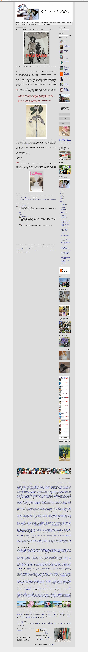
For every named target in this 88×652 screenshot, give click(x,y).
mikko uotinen (67, 518)
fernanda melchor (40, 564)
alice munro (67, 550)
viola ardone (31, 597)
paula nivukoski (58, 523)
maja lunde (66, 581)
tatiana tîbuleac (46, 595)
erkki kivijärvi (19, 494)
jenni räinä (27, 501)
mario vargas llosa (66, 582)
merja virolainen (57, 517)
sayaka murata (64, 592)
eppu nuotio (60, 492)
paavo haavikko (58, 522)
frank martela (68, 494)
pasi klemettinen (28, 523)
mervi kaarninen (63, 517)
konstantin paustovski (47, 577)
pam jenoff (46, 588)
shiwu (50, 593)
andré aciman (23, 552)
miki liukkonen (47, 518)
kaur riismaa (57, 576)
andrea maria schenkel (55, 551)
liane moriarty (54, 579)
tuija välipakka (34, 540)
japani (31, 613)
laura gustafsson (33, 510)
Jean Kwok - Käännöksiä (65, 242)
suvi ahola (28, 535)
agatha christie (46, 549)
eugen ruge (63, 563)
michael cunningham (49, 584)
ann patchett (51, 552)
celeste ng (66, 557)
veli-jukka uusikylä (27, 542)
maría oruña (60, 583)
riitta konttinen (31, 529)
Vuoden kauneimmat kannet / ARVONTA (66, 57)
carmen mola (45, 557)
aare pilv (21, 549)
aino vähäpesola (45, 482)
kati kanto (62, 507)
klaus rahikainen (24, 509)
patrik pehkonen (41, 523)
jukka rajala (51, 504)
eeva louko (43, 489)
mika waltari (37, 518)
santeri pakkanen (58, 531)
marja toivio (55, 515)
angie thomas (39, 552)
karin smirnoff (58, 575)
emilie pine (22, 563)
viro (36, 617)
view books (46, 633)
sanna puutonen (44, 531)
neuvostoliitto (62, 614)
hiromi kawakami (37, 569)
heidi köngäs (25, 497)
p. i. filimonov (25, 588)
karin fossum (53, 575)
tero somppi (24, 537)
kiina (40, 613)
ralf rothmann (64, 589)
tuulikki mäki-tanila (38, 541)
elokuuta (63, 209)
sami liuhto (62, 530)
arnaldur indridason (20, 555)
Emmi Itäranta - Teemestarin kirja (64, 248)
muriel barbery (45, 585)
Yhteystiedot (46, 24)
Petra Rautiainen (62, 386)
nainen (42, 199)
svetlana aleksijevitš (59, 594)
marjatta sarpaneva (62, 515)
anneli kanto (22, 486)
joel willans (45, 573)
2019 (61, 196)
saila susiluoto (32, 530)
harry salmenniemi (55, 496)
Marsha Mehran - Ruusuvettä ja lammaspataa (64, 244)
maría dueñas (54, 583)
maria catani (38, 514)
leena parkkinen (66, 511)
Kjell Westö (63, 397)
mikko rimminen (62, 518)
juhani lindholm (32, 504)
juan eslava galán (67, 574)
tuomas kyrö (50, 540)
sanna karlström (30, 531)
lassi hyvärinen (20, 510)
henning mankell (19, 569)
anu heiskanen (42, 487)
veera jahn (22, 542)
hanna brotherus (20, 495)
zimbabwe (41, 617)
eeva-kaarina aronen (67, 489)
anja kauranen (66, 482)
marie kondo (54, 582)
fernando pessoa (54, 564)
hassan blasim (62, 496)
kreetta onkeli (36, 509)
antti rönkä (27, 487)
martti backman (64, 516)
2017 (61, 199)
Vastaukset (22, 214)
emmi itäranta (39, 492)
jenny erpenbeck (43, 572)
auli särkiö (30, 488)
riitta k (22, 216)
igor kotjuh (50, 569)
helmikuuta (63, 218)
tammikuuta (63, 263)
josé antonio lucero (49, 574)
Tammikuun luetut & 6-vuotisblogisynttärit (67, 42)
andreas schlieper (65, 551)
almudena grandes (31, 551)
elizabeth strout (65, 562)
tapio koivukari (27, 536)
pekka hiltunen (45, 524)
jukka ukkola (61, 504)
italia (22, 613)
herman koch (25, 569)
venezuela (33, 617)
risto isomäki (39, 529)
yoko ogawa (19, 598)
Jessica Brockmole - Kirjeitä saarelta (65, 238)
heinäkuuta (63, 210)
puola (33, 616)
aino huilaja (40, 482)
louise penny (59, 580)
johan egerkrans (51, 573)
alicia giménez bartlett (21, 551)
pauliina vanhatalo (34, 524)
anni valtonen (48, 486)
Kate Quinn (63, 420)
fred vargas (30, 565)
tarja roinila (33, 536)
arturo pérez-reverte (29, 555)
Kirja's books (20, 467)
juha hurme (36, 503)
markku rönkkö (45, 516)
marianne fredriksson (40, 582)
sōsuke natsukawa (67, 594)
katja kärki (27, 508)
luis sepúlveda (24, 581)
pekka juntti (51, 524)
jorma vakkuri (69, 502)
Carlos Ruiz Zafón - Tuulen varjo (64, 256)
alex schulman (48, 550)
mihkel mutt (62, 584)
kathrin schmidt (51, 576)
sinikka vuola (20, 534)
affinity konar (40, 549)
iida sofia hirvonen (67, 498)
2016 (61, 201)
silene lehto (50, 532)
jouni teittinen (25, 503)
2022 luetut (25, 22)
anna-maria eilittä (33, 485)
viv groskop (42, 597)
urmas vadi (30, 596)
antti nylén (22, 487)
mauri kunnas (32, 517)
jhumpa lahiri (26, 573)
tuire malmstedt (43, 540)
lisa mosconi (36, 580)
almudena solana (40, 551)
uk (18, 617)
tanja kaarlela (68, 535)
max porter (20, 584)
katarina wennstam (26, 576)
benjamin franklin (22, 556)
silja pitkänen (55, 532)
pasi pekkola (34, 523)
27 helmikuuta (25, 205)
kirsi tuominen (60, 508)
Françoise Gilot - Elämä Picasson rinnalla (65, 227)
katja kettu (22, 508)
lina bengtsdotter (61, 579)
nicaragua (68, 614)
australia (27, 611)
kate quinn (39, 576)
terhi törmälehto (65, 536)
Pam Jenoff (63, 431)
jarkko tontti (20, 501)
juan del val (62, 574)
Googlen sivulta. (31, 248)
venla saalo (45, 542)
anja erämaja (59, 482)
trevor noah (20, 596)
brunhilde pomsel (47, 556)
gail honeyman (50, 565)
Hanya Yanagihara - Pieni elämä (66, 89)
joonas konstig (51, 502)
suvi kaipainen (33, 535)
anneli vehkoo (29, 486)
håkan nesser (44, 569)
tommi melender (51, 539)
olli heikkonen (31, 522)
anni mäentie (42, 486)
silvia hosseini (60, 532)
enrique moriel (43, 563)
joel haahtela (53, 501)
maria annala (32, 514)
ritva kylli (44, 529)
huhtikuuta (63, 215)
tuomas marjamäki (56, 540)
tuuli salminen (25, 541)
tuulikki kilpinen (31, 541)
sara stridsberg (52, 592)
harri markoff (48, 496)
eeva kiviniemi (38, 489)
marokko (33, 614)
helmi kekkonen (36, 498)
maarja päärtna (48, 581)
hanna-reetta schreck (53, 495)
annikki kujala (61, 486)
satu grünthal (20, 532)
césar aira (46, 559)
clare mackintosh (64, 558)
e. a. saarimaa (65, 488)
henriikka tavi (56, 498)
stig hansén (47, 594)
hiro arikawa (31, 569)
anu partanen (57, 487)
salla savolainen (50, 530)
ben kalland (35, 488)
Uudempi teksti (20, 250)
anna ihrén (64, 552)
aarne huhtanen (24, 482)
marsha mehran (31, 583)
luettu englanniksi (62, 613)
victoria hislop (19, 597)
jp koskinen (31, 503)
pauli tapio (22, 524)
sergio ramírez (34, 593)
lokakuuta (63, 206)
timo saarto (24, 539)
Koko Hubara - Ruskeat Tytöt (67, 78)
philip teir (62, 525)
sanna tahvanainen (51, 531)
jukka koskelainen (44, 504)
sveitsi (66, 616)
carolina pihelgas (52, 557)
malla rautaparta (26, 514)
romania (40, 616)
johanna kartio (19, 502)
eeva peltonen (48, 489)
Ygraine (20, 205)
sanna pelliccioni (37, 531)
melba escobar (42, 584)
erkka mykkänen (67, 492)
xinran (57, 597)
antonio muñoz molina (50, 553)
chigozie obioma (28, 558)
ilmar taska (63, 569)
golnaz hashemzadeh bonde (65, 565)
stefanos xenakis (37, 594)
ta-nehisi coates (24, 595)
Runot (18, 24)
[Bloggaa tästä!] (33, 197)
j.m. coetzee (27, 570)
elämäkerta (42, 622)
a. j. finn (18, 549)
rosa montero (54, 590)
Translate (68, 31)
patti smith (69, 588)
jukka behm (38, 504)
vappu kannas (66, 541)
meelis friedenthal (31, 584)
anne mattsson (52, 485)
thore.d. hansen (52, 595)
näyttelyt (50, 623)
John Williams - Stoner (65, 222)
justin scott (24, 575)
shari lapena (41, 593)
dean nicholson (31, 560)
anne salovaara (63, 485)
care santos (66, 556)
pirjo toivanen (42, 526)
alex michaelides (41, 550)
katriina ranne (39, 508)
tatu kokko (37, 536)
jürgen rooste (29, 575)
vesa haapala (50, 542)
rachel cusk (53, 589)
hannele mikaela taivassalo (65, 495)
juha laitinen (48, 503)
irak (64, 611)
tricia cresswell (25, 596)
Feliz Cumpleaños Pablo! (26, 144)
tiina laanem (58, 595)
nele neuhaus (20, 587)
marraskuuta (63, 204)
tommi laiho (44, 539)
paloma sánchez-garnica (38, 588)
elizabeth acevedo (50, 562)
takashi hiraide (30, 595)
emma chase (27, 563)
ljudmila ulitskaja (48, 580)
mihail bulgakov (56, 584)
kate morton (33, 576)
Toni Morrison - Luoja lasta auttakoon (65, 253)
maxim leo (25, 584)
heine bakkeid (46, 568)
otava (45, 199)
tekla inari (47, 536)
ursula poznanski (35, 596)
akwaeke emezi (61, 549)
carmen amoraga (39, 557)
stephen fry (43, 594)
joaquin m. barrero (39, 573)
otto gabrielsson (19, 588)
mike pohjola (42, 518)
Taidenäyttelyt (66, 22)
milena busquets (67, 584)
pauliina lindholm (27, 524)
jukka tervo (56, 504)
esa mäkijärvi (36, 494)
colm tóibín (35, 559)
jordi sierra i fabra (40, 574)
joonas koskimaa (57, 502)
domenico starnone (45, 560)
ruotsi (45, 616)
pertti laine (31, 525)
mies (36, 199)
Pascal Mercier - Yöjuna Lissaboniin (65, 258)
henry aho (61, 498)
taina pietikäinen (56, 535)
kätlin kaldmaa (68, 577)
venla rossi (40, 542)
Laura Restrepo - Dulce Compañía (65, 221)
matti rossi (28, 517)
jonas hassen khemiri (32, 574)
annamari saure (46, 485)
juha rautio (64, 503)
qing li (49, 589)
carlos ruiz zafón (25, 557)
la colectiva (55, 509)
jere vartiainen (37, 501)
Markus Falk (19, 482)
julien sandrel (19, 575)
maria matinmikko (44, 514)
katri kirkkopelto (33, 508)
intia (62, 611)
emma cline (32, 563)
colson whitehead (41, 559)
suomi (59, 616)
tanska (70, 616)
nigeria (18, 616)
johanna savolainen (31, 502)
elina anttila (50, 491)
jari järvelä (69, 500)
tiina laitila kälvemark (32, 537)
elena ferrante (30, 562)
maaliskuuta (63, 217)
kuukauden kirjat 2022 (20, 623)
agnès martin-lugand (54, 549)
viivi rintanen (60, 542)
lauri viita (36, 511)
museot (32, 623)
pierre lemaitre (29, 589)
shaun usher (46, 593)
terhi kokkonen (52, 536)
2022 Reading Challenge (42, 628)
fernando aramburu (47, 564)
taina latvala (51, 535)
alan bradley (67, 549)
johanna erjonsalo (60, 501)
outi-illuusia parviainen (50, 522)
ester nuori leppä (43, 494)
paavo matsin (31, 588)
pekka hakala (40, 524)
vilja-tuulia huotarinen (67, 542)
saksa (49, 616)
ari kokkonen (19, 488)
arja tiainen (26, 488)
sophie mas (25, 594)
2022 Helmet (44, 22)
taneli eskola (62, 535)
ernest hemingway (49, 563)
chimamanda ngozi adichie (36, 558)
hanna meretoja (33, 495)
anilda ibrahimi (45, 552)
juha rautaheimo (58, 503)
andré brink (28, 552)
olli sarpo (42, 522)
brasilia (34, 611)
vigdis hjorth (25, 597)
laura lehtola (49, 510)
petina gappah (20, 589)
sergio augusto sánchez (26, 593)
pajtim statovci (65, 522)
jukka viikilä (66, 504)
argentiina (22, 611)
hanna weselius (45, 495)
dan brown (57, 559)
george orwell (56, 565)
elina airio (45, 491)
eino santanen (40, 491)
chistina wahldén (51, 558)
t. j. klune (18, 595)
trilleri (21, 625)
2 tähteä (47, 639)
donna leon (59, 560)
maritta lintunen (44, 515)
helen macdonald (59, 568)
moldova (49, 614)
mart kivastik (37, 583)
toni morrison (69, 595)
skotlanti (53, 616)
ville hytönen (30, 543)
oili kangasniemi (24, 522)
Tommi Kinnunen (62, 413)
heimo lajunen (55, 497)
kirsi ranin (55, 508)
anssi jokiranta (66, 486)
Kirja (39, 629)
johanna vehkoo (38, 502)
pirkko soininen (55, 526)
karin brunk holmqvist (46, 575)
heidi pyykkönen (33, 497)
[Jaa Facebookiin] (35, 197)
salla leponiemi (44, 530)
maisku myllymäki (20, 514)
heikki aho (38, 497)
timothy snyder (63, 595)
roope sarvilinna (49, 529)
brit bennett (41, 556)
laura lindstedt (54, 510)
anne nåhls (57, 485)
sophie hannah (19, 594)
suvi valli (47, 535)
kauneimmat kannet (56, 622)
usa (22, 617)
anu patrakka (62, 487)
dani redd (61, 559)
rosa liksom (55, 529)
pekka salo (62, 524)
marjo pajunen (68, 515)
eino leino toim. (34, 491)
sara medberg (64, 531)
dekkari (35, 622)
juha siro (68, 503)
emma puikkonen (31, 492)
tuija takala (28, 540)
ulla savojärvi (44, 541)
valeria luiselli (48, 596)
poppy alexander (44, 589)
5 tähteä (41, 639)
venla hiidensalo (34, 542)
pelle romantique (67, 524)
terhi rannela (58, 536)
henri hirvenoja (49, 498)
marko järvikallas (57, 516)
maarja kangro (42, 581)
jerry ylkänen (43, 501)
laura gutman (39, 510)
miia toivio (26, 518)
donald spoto (53, 560)
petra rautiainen (47, 525)
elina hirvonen (55, 491)
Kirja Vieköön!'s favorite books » (65, 478)
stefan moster (30, 594)
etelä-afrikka (48, 611)
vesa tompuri (55, 542)
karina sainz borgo (64, 575)
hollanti (59, 611)
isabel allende (21, 570)
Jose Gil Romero (62, 424)
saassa (23, 530)
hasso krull (34, 568)
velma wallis (61, 596)
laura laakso (44, 510)
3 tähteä (22, 199)
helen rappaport (67, 568)
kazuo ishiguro (63, 576)
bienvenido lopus (35, 556)
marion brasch (19, 583)
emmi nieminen (44, 492)
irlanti (70, 611)
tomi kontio (29, 539)
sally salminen (56, 530)
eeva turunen (54, 489)
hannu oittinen (28, 496)
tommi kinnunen (37, 539)
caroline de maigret (59, 557)
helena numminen (63, 497)
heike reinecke (39, 568)
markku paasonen (39, 516)
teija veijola (42, 536)
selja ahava (44, 532)
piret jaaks (38, 589)
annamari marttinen (40, 485)
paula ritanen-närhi (65, 523)
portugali (28, 616)
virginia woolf (36, 597)
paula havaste (47, 523)
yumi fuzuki (25, 598)
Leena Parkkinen (62, 401)
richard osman (35, 590)
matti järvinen (23, 517)
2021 (61, 193)
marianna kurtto (63, 514)
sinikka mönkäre (67, 532)
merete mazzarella (39, 517)
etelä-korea (54, 611)
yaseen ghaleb (67, 597)
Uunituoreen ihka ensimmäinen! (64, 230)
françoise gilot (31, 199)
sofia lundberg (67, 593)
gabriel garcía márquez (43, 565)
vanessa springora (55, 596)
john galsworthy (63, 573)
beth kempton (28, 556)
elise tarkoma (66, 491)
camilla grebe (54, 556)
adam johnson (26, 549)
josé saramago (55, 574)
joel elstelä (47, 501)
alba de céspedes (20, 550)
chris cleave (57, 558)
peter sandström (38, 525)
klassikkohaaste (66, 622)
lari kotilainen (69, 509)
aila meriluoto (30, 482)
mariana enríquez (32, 582)
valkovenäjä (28, 617)
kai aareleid (38, 575)
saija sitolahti (27, 530)
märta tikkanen (38, 521)
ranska (51, 199)
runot (55, 623)
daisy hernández (52, 559)
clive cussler (30, 559)
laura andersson (27, 510)
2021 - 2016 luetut (55, 22)
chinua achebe (44, 558)
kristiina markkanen (42, 509)
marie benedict (48, 582)
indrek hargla (68, 569)
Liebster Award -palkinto (67, 62)
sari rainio (69, 531)
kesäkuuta (63, 212)
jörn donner (40, 505)
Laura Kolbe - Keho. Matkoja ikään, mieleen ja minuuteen (65, 140)
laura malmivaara (68, 510)
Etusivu (18, 22)
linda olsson (24, 580)
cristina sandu (53, 488)
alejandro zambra (34, 550)
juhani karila (25, 504)
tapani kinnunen (21, 536)
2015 (61, 265)
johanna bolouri (57, 573)
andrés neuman (33, 552)
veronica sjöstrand (67, 596)
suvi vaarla (43, 535)
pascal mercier (57, 588)
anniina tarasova (54, 486)
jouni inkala (20, 503)
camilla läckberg (60, 556)
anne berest (69, 552)
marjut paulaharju (25, 516)
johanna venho (45, 502)
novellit (44, 623)
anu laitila (52, 487)
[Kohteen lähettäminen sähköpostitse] (32, 197)
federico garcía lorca (31, 564)
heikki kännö (43, 497)
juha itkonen (43, 503)
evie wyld (19, 564)
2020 (61, 195)
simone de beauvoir (60, 593)
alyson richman (47, 551)
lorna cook (54, 580)
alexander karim (55, 550)
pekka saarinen (56, 524)
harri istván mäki (41, 496)
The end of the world (65, 235)
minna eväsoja (44, 519)
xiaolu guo (52, 597)
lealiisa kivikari (47, 511)
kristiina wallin (49, 509)
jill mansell (33, 573)
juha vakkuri (19, 504)
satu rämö (32, 532)
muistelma (39, 199)
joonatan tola (63, 502)
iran (67, 611)
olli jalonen (37, 522)
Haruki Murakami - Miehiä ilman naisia (66, 85)
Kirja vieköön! (19, 630)
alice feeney (61, 550)
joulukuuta (63, 202)
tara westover (40, 595)
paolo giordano (51, 588)
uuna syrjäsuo (59, 541)
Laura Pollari (63, 378)
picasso (47, 199)
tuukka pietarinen (63, 540)
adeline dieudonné (34, 549)
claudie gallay (24, 559)
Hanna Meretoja (62, 417)
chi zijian (22, 558)
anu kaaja (47, 487)
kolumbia (44, 613)
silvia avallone (54, 593)
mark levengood (25, 583)
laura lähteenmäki (61, 510)
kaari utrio (46, 505)
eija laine (19, 491)
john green (19, 574)
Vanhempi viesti (53, 250)
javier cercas (67, 570)
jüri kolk (34, 575)
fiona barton (60, 564)
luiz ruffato (30, 581)
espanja (42, 611)
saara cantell (66, 529)
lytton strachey (36, 581)
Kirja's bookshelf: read (64, 377)
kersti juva (44, 508)
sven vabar (52, 594)
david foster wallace (24, 560)
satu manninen (26, 532)
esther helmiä (51, 494)
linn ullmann (29, 580)
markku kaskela (32, 516)
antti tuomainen (34, 487)
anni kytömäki (35, 486)
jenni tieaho (32, 501)
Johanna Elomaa (62, 405)
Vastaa (20, 212)
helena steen (23, 498)
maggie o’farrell (60, 581)
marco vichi (27, 582)
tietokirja (54, 199)
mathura (65, 583)
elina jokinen (61, 491)
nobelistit (38, 623)
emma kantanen (24, 492)
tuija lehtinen (23, 540)
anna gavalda (57, 552)
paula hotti (52, 523)
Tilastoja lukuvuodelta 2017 (67, 46)
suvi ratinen (38, 535)
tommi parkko (59, 539)
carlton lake (26, 199)
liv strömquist (41, 580)
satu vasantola (38, 532)
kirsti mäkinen (66, 508)
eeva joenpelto (25, 489)
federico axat (24, 564)
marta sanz (42, 583)
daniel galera (66, 559)
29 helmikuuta (28, 223)
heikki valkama (49, 497)
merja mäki (51, 517)
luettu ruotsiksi (27, 614)
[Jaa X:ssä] (34, 197)
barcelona (29, 622)
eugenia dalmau (68, 563)
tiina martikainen (41, 537)
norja (22, 616)
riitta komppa (23, 529)
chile (38, 611)
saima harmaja (38, 530)
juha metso (53, 503)
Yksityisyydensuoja (34, 24)
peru (25, 616)
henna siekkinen (43, 498)
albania (18, 611)
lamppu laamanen (61, 509)
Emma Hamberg (62, 390)
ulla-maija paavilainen (51, 541)
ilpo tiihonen (29, 500)
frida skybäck (36, 565)
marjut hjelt (19, 516)
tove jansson (65, 539)
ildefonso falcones (57, 569)
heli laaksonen (30, 498)
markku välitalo (51, 516)
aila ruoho (35, 482)
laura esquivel (31, 579)
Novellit (24, 24)
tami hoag (35, 595)
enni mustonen (52, 492)
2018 (61, 198)
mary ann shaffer (48, 583)
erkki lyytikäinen (30, 494)
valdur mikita (42, 596)
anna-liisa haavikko (25, 485)
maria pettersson (56, 514)
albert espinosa (27, 550)
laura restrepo (42, 579)
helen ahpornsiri (52, 568)
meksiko (37, 614)
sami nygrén (68, 530)
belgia (31, 611)
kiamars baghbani (50, 508)
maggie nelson (54, 581)
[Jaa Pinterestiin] (36, 197)
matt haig (69, 583)
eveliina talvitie (61, 494)
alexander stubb (52, 482)
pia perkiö (67, 525)
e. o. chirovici (64, 560)
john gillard (69, 573)
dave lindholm (59, 488)
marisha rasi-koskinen (28, 515)
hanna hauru (26, 495)
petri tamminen (55, 525)
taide (62, 623)
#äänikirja (20, 622)
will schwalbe (47, 597)
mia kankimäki (20, 518)
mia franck (68, 517)
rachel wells (58, 589)
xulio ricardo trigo (61, 597)
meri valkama (46, 517)
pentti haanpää (19, 525)
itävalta (26, 613)
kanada (35, 613)
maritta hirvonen (38, 515)
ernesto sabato (57, 563)
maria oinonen (50, 514)
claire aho (47, 488)
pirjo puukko (36, 526)
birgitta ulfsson (41, 488)
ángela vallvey (37, 598)
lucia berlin (65, 580)
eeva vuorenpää (60, 489)
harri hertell (35, 496)
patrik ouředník (64, 588)
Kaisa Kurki (63, 393)
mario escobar (59, 582)
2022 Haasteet (35, 22)
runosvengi (60, 529)
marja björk (50, 515)
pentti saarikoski (26, 525)
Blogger (52, 644)
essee (48, 622)
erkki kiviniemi (24, 494)
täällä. (29, 164)
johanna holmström (67, 501)
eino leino (25, 491)
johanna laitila (25, 502)
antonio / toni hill (40, 553)
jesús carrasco (20, 573)
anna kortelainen (33, 483)
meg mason (37, 584)
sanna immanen (21, 531)
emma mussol (37, 563)
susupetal (20, 535)
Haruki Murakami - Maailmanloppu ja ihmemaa (65, 233)
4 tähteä (39, 638)
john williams (25, 574)
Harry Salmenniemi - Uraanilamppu (67, 73)
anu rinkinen (67, 487)
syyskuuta (63, 207)
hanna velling (39, 495)
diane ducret (38, 560)
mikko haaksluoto (54, 518)
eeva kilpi (32, 489)
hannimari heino (20, 496)
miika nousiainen (31, 518)
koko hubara (30, 509)
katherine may (45, 576)
